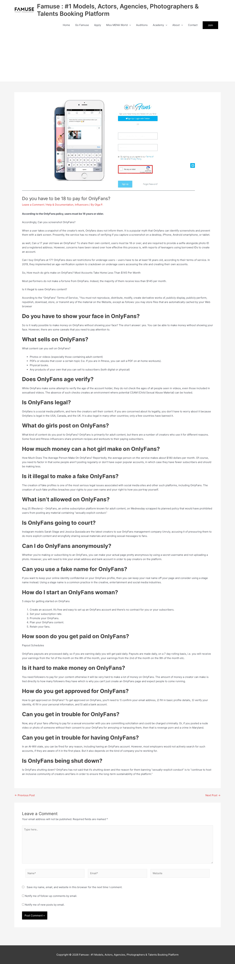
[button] (129, 25)
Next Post (212, 795)
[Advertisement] (117, 56)
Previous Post (25, 795)
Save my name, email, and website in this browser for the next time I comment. (74, 887)
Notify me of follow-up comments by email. (51, 896)
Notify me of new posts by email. (45, 904)
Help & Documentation (59, 204)
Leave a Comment (33, 204)
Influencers (82, 204)
